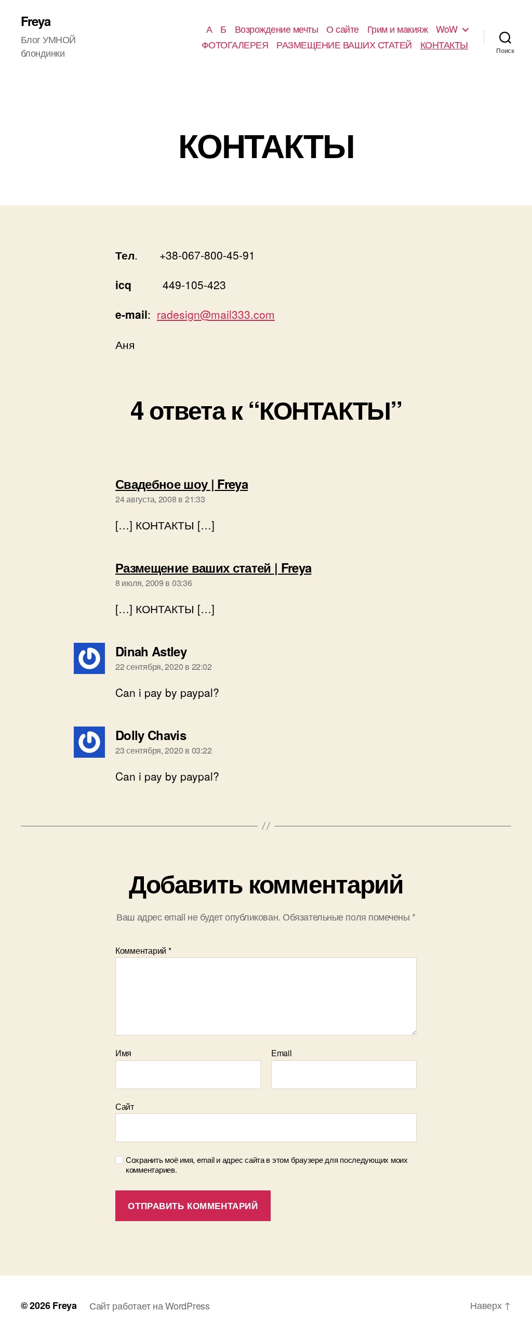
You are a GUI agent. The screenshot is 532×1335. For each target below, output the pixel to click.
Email (281, 1053)
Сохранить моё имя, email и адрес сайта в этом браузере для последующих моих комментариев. (267, 1165)
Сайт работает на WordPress (149, 1305)
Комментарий (143, 950)
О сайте (342, 29)
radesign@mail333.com (216, 314)
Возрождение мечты (276, 29)
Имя (123, 1053)
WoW (447, 29)
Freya (35, 21)
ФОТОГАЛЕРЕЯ (235, 44)
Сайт (124, 1105)
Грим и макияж (397, 29)
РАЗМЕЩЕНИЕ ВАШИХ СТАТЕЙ (344, 44)
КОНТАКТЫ (444, 44)
